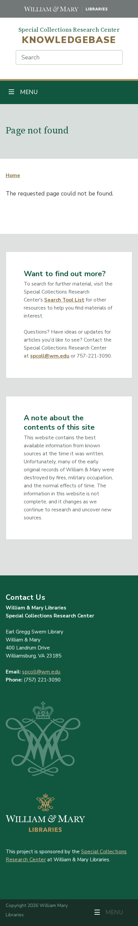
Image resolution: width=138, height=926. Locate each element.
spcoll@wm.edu (49, 356)
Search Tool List (64, 300)
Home (13, 175)
